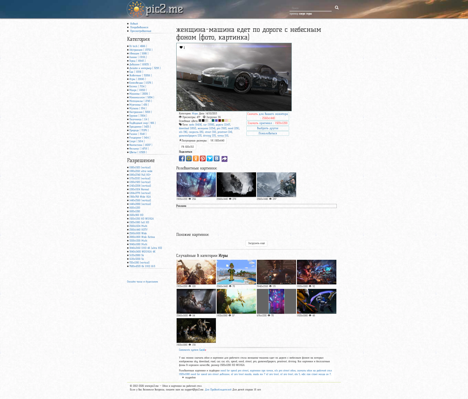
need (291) (233, 128)
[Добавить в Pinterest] (203, 158)
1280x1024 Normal (139, 189)
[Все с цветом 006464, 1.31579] (213, 120)
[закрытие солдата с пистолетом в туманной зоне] (236, 184)
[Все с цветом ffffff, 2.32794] (209, 120)
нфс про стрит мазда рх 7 (316, 374)
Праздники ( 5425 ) (140, 126)
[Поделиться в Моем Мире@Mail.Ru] (189, 158)
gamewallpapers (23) (190, 135)
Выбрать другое (267, 128)
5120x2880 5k (136, 255)
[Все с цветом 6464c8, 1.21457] (216, 120)
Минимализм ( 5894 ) (141, 97)
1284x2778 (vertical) (140, 193)
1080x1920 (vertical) (140, 167)
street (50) (210, 132)
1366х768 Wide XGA (140, 196)
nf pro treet (286, 374)
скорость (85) (196, 132)
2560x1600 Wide (138, 233)
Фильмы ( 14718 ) (139, 148)
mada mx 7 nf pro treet (266, 374)
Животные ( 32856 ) (140, 75)
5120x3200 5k (136, 259)
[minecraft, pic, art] (236, 272)
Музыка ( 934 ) (137, 108)
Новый (133, 23)
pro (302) (222, 128)
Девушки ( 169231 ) (140, 64)
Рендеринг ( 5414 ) (139, 137)
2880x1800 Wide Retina (142, 237)
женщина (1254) (206, 128)
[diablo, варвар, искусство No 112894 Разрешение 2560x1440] (276, 184)
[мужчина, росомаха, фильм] (276, 272)
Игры (195, 113)
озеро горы (305, 13)
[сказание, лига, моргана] (316, 272)
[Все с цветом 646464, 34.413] (200, 120)
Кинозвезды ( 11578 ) (141, 82)
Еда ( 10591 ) (136, 71)
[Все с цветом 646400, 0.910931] (223, 120)
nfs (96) (183, 132)
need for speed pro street (234, 370)
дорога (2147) (223, 124)
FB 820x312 (187, 146)
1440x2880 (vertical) (140, 204)
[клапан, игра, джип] (316, 301)
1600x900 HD (136, 215)
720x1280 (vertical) (139, 262)
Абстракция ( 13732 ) (140, 49)
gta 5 (297, 374)
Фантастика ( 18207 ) (140, 145)
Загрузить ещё (256, 243)
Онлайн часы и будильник (142, 281)
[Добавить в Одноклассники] (196, 158)
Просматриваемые (140, 31)
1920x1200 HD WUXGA (141, 218)
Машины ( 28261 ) (139, 93)
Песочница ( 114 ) (139, 119)
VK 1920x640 (217, 140)
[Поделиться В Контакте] (217, 158)
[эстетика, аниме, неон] (276, 301)
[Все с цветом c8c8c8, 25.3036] (206, 120)
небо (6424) (195, 124)
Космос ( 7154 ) (137, 86)
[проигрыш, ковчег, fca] (196, 301)
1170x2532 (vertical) (139, 178)
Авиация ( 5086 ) (138, 53)
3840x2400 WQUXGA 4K (142, 251)
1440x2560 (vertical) (140, 200)
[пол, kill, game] (196, 272)
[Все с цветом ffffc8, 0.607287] (229, 120)
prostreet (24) (225, 132)
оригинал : (267, 123)
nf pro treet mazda (241, 374)
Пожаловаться (267, 133)
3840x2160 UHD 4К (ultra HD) (145, 248)
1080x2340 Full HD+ (140, 174)
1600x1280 (134, 211)
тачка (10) (222, 135)
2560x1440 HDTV (138, 229)
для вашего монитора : (267, 116)
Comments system (192, 349)
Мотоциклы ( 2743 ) (140, 101)
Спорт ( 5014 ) (137, 141)
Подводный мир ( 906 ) (142, 123)
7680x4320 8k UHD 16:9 (142, 266)
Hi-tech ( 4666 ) (138, 46)
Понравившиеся (138, 27)
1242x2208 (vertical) (140, 185)
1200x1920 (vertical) (140, 182)
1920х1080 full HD (139, 222)
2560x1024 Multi (138, 226)
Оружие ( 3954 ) (138, 115)
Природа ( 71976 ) (139, 130)
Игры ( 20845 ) (137, 79)
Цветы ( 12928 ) (138, 152)
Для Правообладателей (218, 389)
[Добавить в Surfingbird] (210, 158)
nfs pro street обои (285, 370)
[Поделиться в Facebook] (182, 158)
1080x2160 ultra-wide (140, 171)
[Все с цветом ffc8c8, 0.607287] (226, 120)
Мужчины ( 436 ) (139, 104)
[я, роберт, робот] (196, 330)
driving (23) (209, 135)
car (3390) (208, 124)
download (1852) (187, 128)
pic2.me (164, 5)
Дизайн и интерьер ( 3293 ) (145, 68)
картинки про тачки (261, 370)
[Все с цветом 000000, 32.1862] (203, 120)
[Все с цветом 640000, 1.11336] (219, 120)
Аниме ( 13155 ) (138, 57)
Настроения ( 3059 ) (140, 112)
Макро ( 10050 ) (138, 90)
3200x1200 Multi (138, 240)
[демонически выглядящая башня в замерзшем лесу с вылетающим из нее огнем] (196, 184)
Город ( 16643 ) (137, 60)
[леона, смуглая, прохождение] (236, 301)
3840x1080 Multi (138, 244)
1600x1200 (134, 207)
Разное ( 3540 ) (137, 134)
